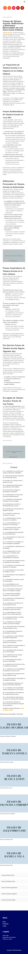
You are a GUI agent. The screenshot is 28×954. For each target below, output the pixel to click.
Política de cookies (7, 939)
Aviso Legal (5, 935)
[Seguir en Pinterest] (18, 8)
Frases (4, 926)
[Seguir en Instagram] (14, 8)
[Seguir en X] (9, 8)
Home (4, 921)
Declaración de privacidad (9, 937)
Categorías (5, 923)
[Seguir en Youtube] (22, 8)
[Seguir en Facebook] (5, 8)
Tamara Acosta (7, 32)
